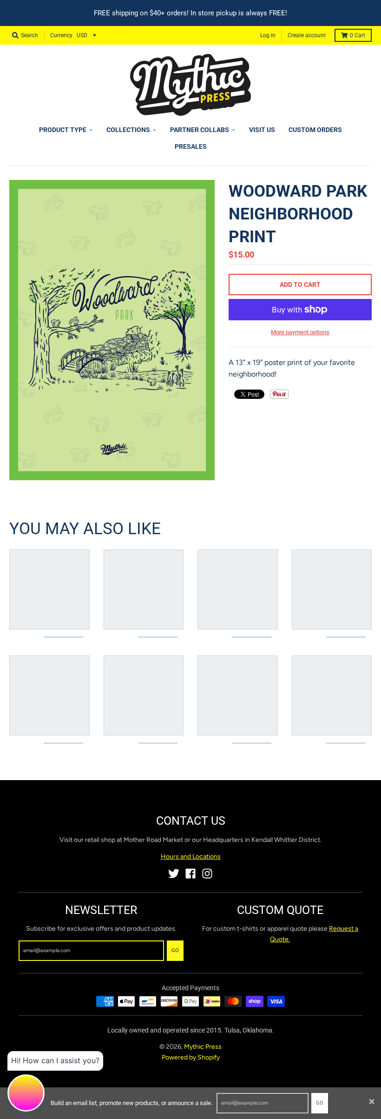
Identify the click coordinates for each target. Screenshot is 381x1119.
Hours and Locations (191, 857)
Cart (357, 35)
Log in (268, 35)
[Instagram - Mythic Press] (207, 873)
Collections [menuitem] (128, 129)
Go (319, 1103)
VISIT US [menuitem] (262, 129)
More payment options (300, 332)
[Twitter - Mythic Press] (173, 873)
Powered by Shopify (191, 1057)
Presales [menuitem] (191, 146)
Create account (307, 35)
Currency (61, 35)
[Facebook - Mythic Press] (190, 873)
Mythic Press (203, 1047)
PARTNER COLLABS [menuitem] (199, 129)
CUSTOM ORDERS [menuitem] (315, 129)
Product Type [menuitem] (62, 129)
